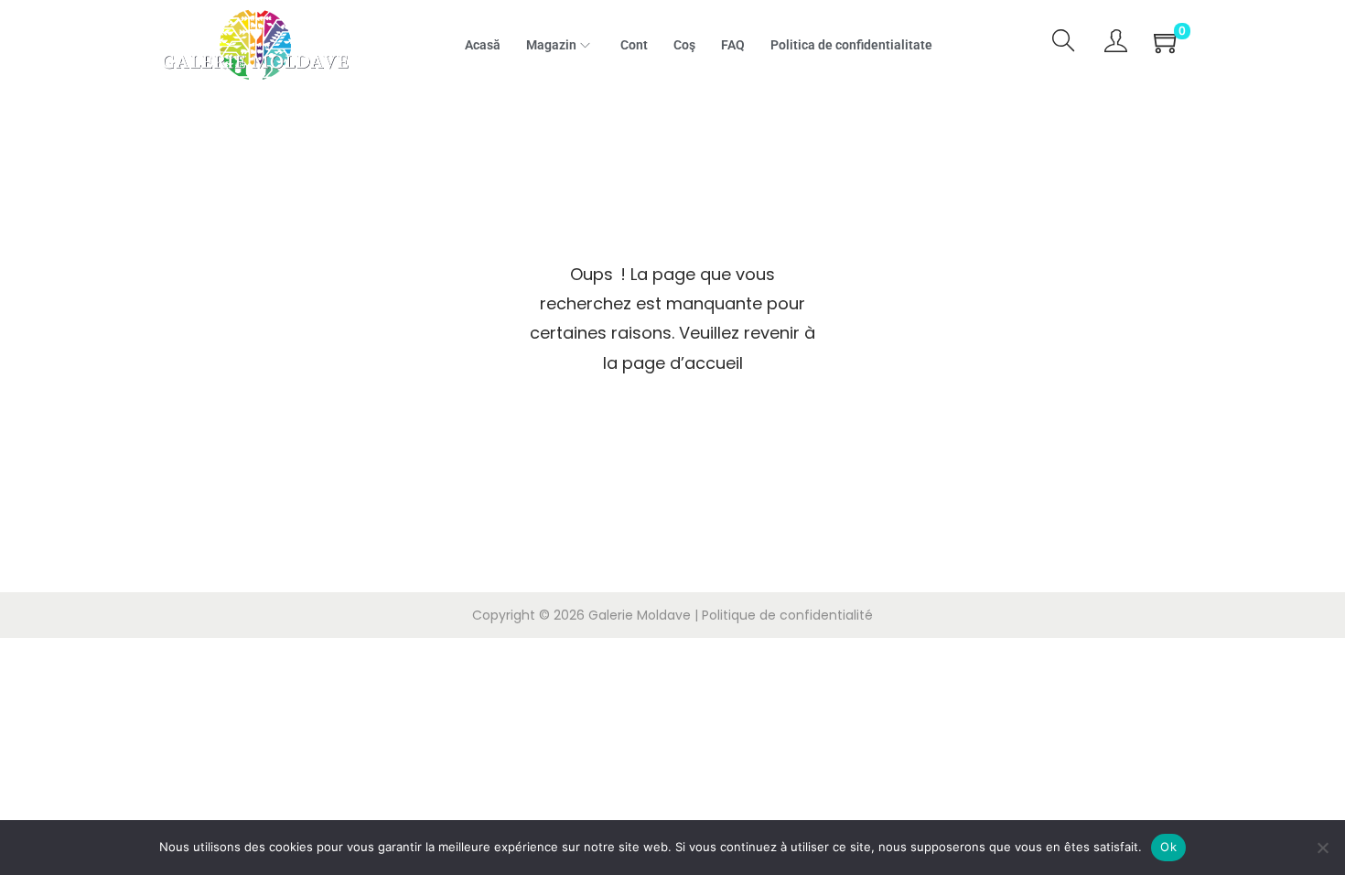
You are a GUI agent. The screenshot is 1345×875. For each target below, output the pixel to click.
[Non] (1322, 847)
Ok (1168, 846)
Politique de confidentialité (787, 615)
